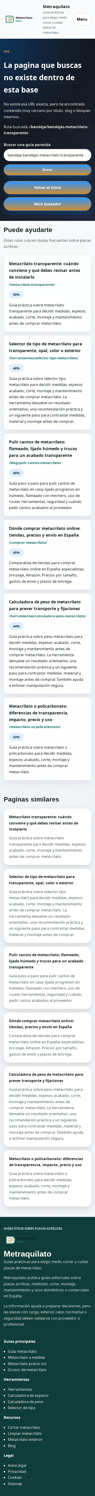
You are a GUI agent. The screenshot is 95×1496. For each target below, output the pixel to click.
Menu (82, 19)
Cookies (15, 1477)
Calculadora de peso (25, 1401)
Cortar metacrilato (24, 1427)
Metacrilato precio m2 (27, 1363)
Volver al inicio (47, 187)
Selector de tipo (21, 1407)
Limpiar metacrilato (25, 1433)
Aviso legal (17, 1465)
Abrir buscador (47, 204)
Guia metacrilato (22, 1351)
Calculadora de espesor (28, 1395)
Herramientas (20, 1389)
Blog (12, 1445)
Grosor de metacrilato (27, 1369)
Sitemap (15, 1483)
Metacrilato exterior (25, 1439)
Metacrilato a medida (26, 1357)
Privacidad (17, 1471)
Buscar (48, 170)
